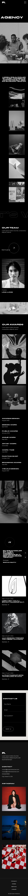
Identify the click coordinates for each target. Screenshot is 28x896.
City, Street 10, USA (7, 776)
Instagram (14, 881)
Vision (3, 598)
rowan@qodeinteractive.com (10, 769)
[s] (14, 346)
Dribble (14, 883)
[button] (4, 502)
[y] (14, 502)
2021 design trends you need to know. (13, 638)
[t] (14, 857)
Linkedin (14, 889)
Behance (14, 886)
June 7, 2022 (9, 598)
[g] (14, 828)
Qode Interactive (16, 893)
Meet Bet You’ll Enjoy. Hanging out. (13, 601)
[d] (14, 372)
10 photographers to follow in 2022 (12, 675)
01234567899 (6, 774)
